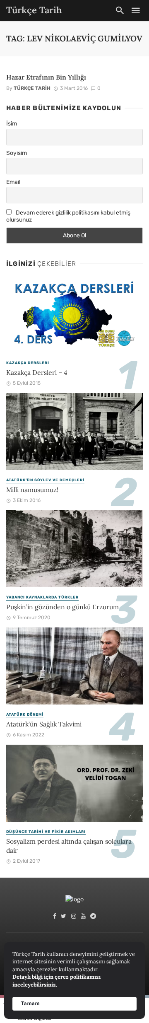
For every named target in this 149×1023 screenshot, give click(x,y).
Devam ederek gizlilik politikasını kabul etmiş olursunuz (68, 216)
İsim (11, 123)
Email (13, 182)
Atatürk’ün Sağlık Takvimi (44, 724)
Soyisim (16, 153)
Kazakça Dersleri (27, 363)
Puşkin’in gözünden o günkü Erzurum (62, 607)
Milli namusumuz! (32, 489)
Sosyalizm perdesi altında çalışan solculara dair (69, 845)
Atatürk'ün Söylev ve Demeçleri (45, 480)
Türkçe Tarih (32, 88)
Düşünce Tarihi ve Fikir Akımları (46, 832)
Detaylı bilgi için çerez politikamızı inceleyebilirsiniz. (56, 980)
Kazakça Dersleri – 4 (36, 372)
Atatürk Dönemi (24, 714)
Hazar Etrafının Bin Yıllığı (46, 77)
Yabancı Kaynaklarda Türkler (42, 597)
